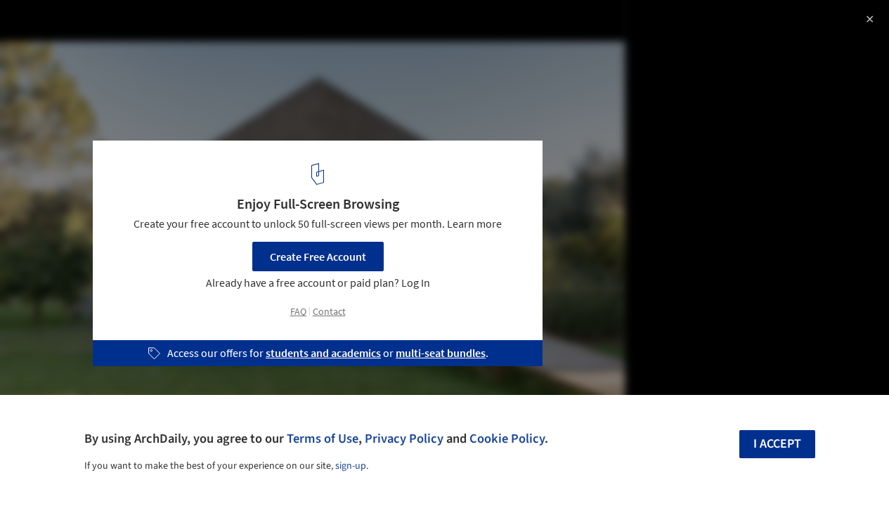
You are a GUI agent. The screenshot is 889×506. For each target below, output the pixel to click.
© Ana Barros (44, 49)
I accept (777, 444)
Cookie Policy (507, 438)
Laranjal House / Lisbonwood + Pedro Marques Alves (199, 25)
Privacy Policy (404, 438)
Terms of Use (322, 438)
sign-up (350, 466)
